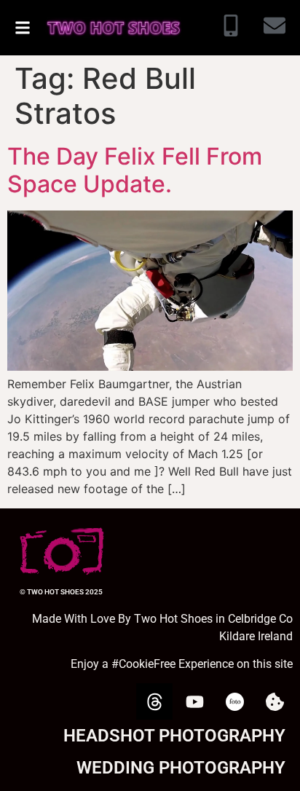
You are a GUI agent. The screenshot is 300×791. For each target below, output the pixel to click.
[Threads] (154, 701)
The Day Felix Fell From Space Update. (134, 170)
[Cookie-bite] (274, 701)
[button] (23, 28)
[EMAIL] (274, 28)
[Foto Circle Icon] (234, 701)
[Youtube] (194, 701)
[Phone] (231, 28)
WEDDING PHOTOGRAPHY (180, 767)
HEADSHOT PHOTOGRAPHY (174, 735)
